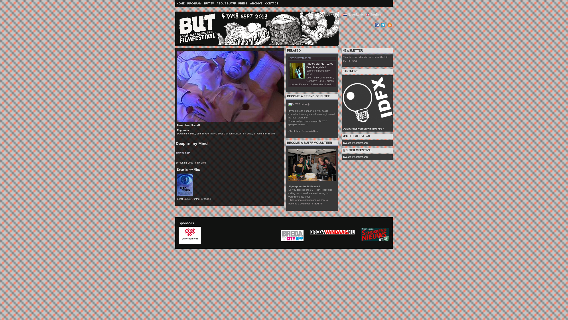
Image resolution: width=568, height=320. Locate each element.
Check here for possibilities (303, 131)
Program (194, 3)
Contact (271, 3)
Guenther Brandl (188, 125)
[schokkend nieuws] (375, 240)
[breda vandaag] (332, 235)
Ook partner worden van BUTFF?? (363, 128)
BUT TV (209, 3)
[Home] (186, 29)
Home (181, 3)
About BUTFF (226, 3)
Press (243, 3)
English (375, 14)
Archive (256, 3)
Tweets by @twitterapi (356, 143)
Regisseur (183, 130)
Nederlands (355, 14)
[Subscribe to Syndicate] (390, 26)
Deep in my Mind (192, 143)
